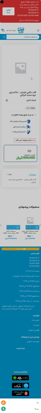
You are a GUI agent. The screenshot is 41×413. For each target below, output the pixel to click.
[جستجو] (4, 37)
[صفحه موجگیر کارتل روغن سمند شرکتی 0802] (30, 220)
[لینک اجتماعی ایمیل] (7, 100)
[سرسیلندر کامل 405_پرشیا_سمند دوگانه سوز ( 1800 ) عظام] (11, 220)
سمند (28, 108)
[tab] (32, 174)
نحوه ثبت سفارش (33, 341)
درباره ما (36, 325)
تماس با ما (8, 11)
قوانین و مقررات (33, 330)
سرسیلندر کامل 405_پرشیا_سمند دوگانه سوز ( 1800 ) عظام (11, 233)
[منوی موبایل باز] (38, 30)
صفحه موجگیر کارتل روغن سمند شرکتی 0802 (30, 232)
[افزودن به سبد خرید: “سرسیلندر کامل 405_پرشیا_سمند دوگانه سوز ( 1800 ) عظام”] (13, 227)
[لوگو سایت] (21, 30)
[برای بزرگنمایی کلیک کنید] (31, 78)
